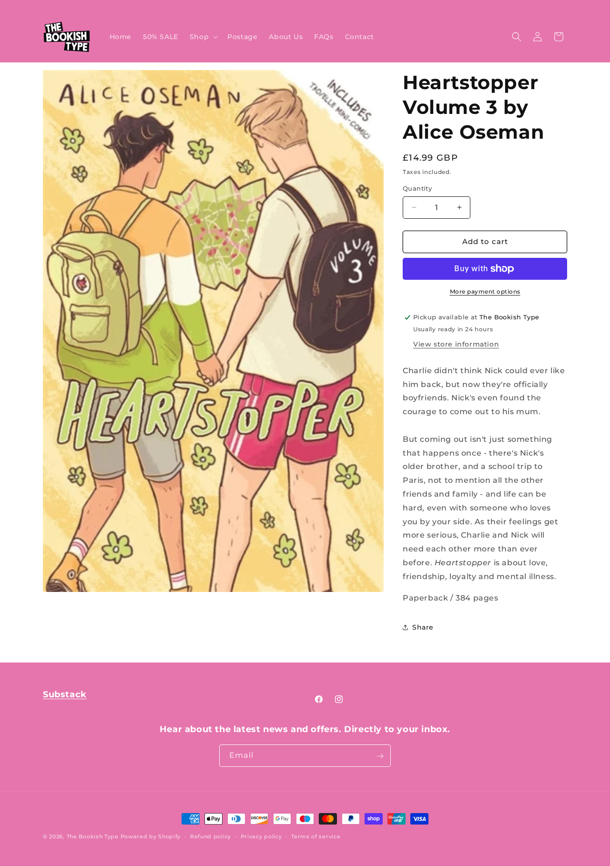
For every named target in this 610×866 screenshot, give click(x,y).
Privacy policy (261, 836)
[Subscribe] (379, 756)
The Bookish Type (93, 836)
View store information (456, 344)
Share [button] (423, 627)
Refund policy (210, 836)
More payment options (485, 291)
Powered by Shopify (151, 836)
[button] (203, 37)
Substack (65, 694)
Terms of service (315, 836)
